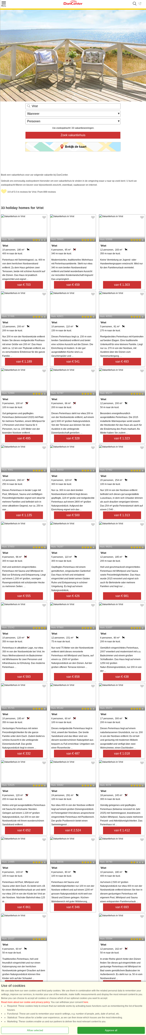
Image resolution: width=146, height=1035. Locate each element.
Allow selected (35, 1030)
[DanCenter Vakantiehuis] (73, 4)
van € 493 (122, 361)
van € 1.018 (122, 753)
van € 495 (24, 438)
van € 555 (24, 596)
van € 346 (73, 907)
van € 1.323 (122, 438)
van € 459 (73, 284)
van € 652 (24, 830)
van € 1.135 (24, 515)
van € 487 (73, 753)
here (85, 1002)
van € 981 (122, 596)
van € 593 (24, 676)
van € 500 (73, 515)
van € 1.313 (122, 515)
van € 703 (24, 284)
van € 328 (73, 438)
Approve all (111, 1030)
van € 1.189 (24, 361)
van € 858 (73, 676)
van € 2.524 (73, 830)
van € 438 (122, 676)
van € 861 (24, 907)
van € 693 (122, 907)
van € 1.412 (122, 830)
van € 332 (24, 753)
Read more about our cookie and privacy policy (25, 1002)
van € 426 (73, 596)
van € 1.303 (122, 284)
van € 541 (73, 361)
